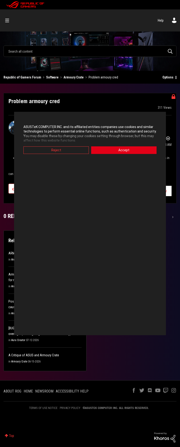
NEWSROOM (44, 391)
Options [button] (167, 77)
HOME (28, 391)
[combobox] (90, 51)
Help (161, 20)
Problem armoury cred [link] (103, 77)
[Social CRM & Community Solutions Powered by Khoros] (164, 437)
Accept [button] (123, 150)
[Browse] (9, 20)
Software (52, 77)
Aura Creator (18, 340)
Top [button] (11, 436)
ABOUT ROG (12, 391)
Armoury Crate (74, 77)
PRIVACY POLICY (70, 408)
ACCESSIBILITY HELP (72, 391)
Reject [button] (56, 150)
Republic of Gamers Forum (22, 77)
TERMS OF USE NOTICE (43, 408)
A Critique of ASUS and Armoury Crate (33, 355)
